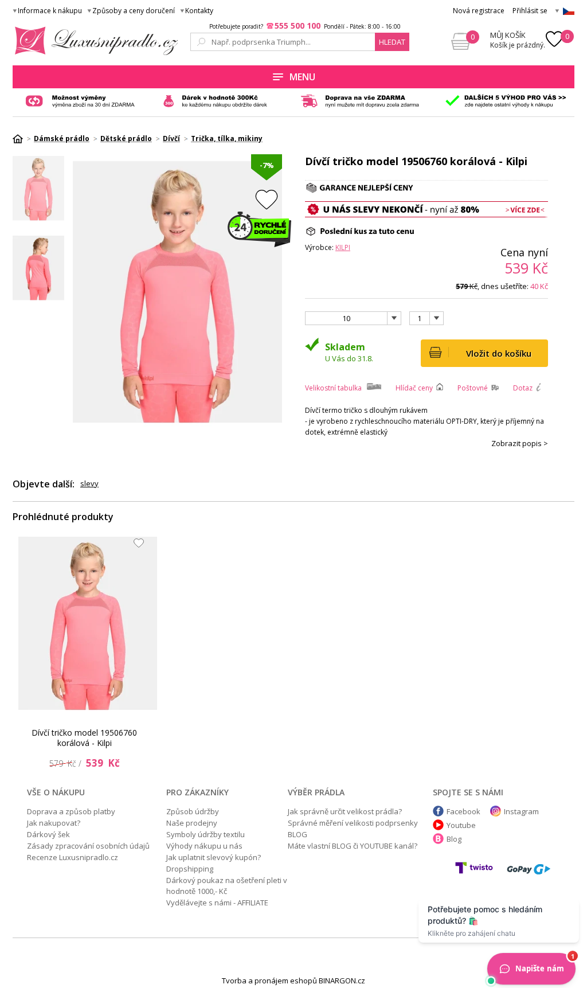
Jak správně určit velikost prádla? (345, 811)
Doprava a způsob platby (71, 811)
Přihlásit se (529, 10)
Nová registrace (478, 10)
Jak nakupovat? (53, 823)
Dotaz (523, 388)
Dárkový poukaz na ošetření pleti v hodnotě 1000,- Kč (226, 885)
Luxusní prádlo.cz (93, 40)
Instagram (521, 811)
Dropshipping (189, 869)
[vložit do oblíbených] (266, 199)
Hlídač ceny (414, 388)
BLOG (297, 834)
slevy (89, 483)
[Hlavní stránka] (22, 139)
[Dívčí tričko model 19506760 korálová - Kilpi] (87, 623)
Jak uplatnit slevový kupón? (213, 857)
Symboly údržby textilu (205, 834)
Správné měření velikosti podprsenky (353, 823)
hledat (392, 42)
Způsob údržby (192, 811)
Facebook (463, 811)
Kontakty (199, 10)
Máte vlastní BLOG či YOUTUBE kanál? (352, 846)
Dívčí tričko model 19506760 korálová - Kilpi (84, 737)
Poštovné (472, 388)
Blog (454, 839)
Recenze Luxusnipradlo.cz (72, 857)
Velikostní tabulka (333, 388)
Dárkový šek (48, 834)
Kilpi (342, 247)
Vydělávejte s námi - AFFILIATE (217, 902)
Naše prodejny (191, 823)
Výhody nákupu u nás (204, 846)
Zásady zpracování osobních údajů (88, 846)
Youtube (461, 825)
